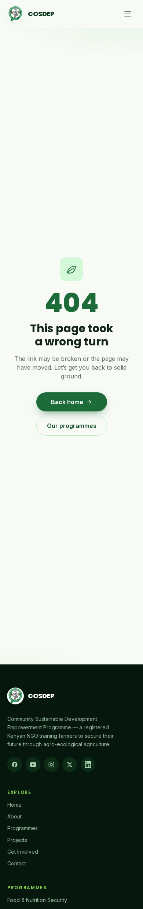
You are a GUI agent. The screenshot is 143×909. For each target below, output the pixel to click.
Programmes (22, 828)
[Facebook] (14, 764)
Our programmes (71, 425)
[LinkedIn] (88, 764)
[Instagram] (51, 764)
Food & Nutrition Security (37, 900)
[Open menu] (128, 14)
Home (14, 805)
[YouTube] (33, 764)
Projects (17, 840)
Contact (16, 863)
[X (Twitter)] (69, 764)
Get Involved (22, 851)
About (14, 816)
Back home (67, 402)
